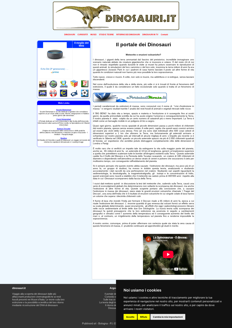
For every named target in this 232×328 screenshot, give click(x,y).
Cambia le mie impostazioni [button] (168, 317)
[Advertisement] (117, 254)
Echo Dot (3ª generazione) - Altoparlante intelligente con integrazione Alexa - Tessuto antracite (55, 69)
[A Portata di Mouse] (130, 101)
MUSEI (93, 34)
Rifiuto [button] (143, 317)
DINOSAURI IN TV (150, 34)
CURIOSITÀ (82, 34)
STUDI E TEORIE (106, 34)
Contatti (164, 34)
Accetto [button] (130, 317)
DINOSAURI (69, 34)
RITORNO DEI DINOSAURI (128, 34)
